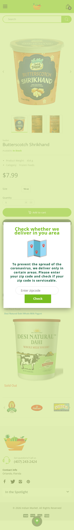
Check (38, 299)
